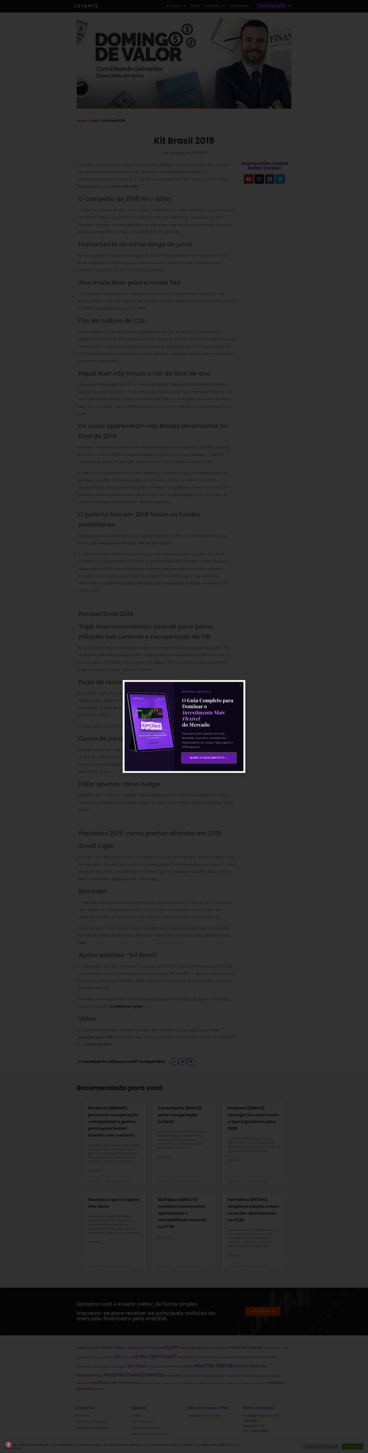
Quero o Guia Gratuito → (209, 757)
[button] (240, 685)
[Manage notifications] (8, 1445)
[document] (184, 726)
